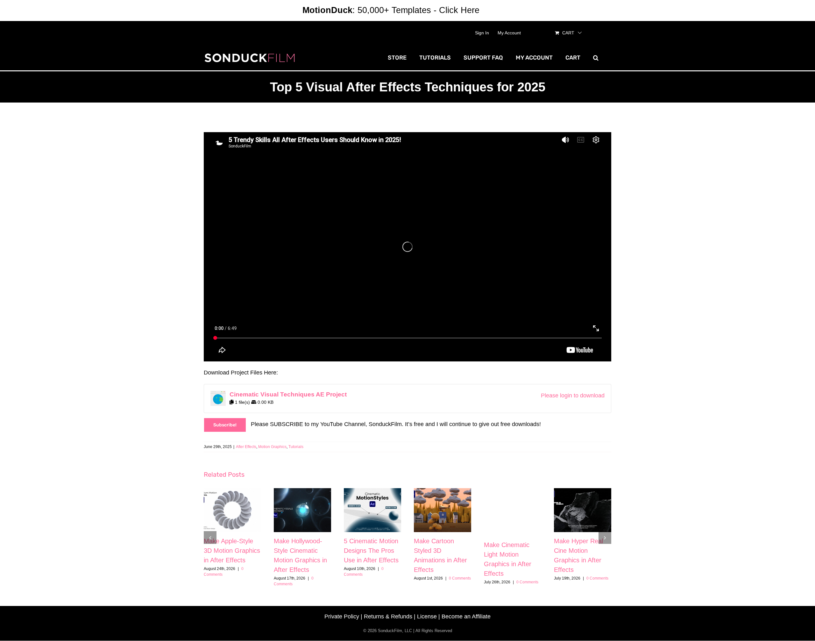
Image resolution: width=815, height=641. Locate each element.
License (427, 616)
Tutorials (295, 447)
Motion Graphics (272, 447)
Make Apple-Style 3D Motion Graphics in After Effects (232, 551)
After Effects (246, 447)
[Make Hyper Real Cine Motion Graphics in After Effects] (582, 510)
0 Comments (460, 578)
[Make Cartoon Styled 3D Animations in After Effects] (442, 510)
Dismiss (497, 10)
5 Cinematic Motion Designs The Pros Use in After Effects (371, 551)
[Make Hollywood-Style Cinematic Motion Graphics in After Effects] (302, 510)
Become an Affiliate (466, 616)
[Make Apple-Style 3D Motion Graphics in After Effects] (232, 510)
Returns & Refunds (388, 616)
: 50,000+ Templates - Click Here (390, 10)
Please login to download (573, 395)
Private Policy (341, 616)
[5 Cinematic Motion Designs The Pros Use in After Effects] (372, 510)
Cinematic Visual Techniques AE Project (288, 394)
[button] (596, 58)
